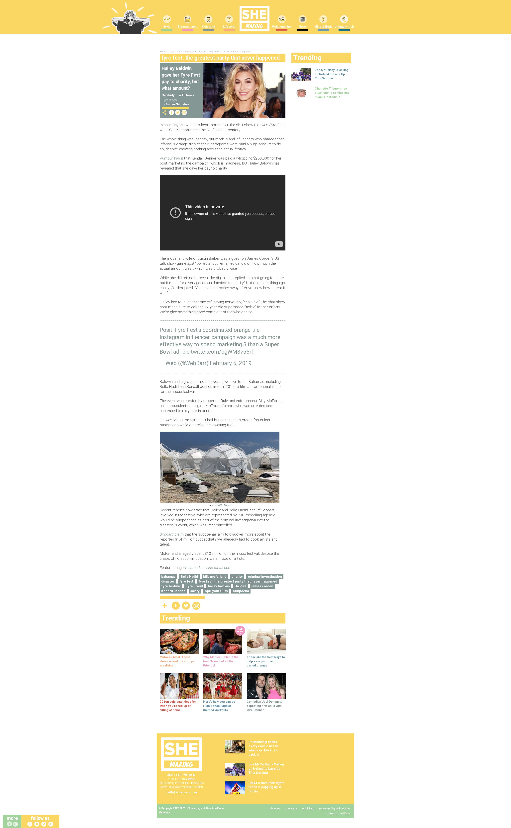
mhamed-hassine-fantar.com (208, 567)
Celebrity (208, 26)
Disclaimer (308, 808)
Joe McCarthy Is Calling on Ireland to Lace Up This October (332, 74)
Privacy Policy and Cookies (334, 808)
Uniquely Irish (344, 26)
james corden (262, 586)
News (303, 26)
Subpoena (241, 591)
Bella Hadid (189, 577)
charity (237, 577)
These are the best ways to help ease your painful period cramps (266, 661)
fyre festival (170, 586)
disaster (167, 581)
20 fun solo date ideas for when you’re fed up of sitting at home (178, 706)
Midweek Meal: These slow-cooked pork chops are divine (177, 661)
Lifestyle (229, 26)
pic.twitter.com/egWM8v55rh (218, 351)
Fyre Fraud (194, 586)
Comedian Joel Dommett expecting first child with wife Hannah (264, 706)
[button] (16, 824)
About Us (274, 808)
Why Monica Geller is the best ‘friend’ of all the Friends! (221, 661)
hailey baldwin (219, 586)
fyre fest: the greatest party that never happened (238, 581)
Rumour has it (171, 158)
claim (172, 534)
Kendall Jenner (173, 591)
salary (195, 591)
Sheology (164, 812)
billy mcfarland (214, 577)
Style (166, 26)
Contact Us (291, 808)
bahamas (168, 577)
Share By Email (184, 112)
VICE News (224, 505)
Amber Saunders (178, 104)
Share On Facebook (171, 112)
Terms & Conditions (338, 813)
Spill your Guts (216, 591)
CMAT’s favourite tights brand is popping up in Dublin (266, 787)
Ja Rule (241, 586)
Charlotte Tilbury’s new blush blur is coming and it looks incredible (332, 93)
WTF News (186, 95)
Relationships (281, 26)
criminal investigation (265, 577)
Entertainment (188, 26)
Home (163, 51)
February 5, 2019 (231, 363)
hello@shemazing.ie (181, 792)
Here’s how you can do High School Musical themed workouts (219, 706)
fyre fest (186, 581)
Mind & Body (323, 26)
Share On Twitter (178, 112)
